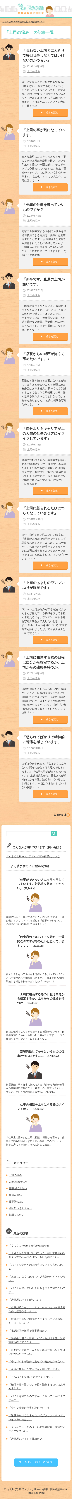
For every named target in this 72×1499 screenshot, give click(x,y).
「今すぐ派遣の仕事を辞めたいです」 (30, 1407)
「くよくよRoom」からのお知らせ (28, 1245)
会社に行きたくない (20, 1208)
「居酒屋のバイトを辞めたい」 (26, 1438)
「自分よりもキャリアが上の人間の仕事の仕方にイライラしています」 (44, 433)
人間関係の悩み (18, 1181)
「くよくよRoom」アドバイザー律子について (33, 856)
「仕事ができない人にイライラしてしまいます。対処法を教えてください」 (40, 884)
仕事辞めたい (16, 1201)
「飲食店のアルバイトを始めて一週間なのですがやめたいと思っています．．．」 (40, 941)
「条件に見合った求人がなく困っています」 (34, 1369)
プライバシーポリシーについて (36, 1462)
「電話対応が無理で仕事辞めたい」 (29, 1330)
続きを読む (52, 112)
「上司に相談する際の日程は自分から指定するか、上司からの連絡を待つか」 (44, 662)
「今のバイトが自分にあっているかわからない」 (36, 1361)
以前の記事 (60, 814)
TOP (23, 22)
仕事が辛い (15, 1194)
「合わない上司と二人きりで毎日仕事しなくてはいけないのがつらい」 (44, 55)
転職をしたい (16, 1214)
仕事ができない (18, 1188)
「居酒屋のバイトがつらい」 (25, 1299)
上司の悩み (33, 71)
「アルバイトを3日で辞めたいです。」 (31, 1376)
